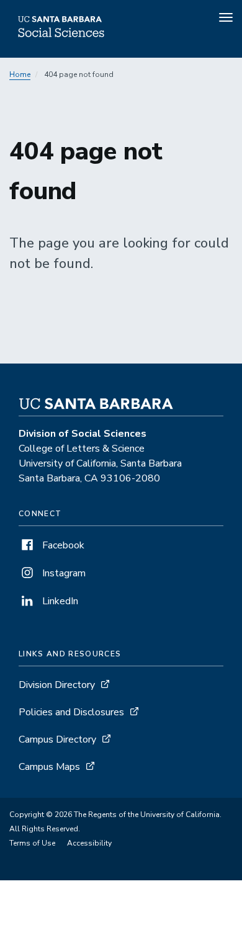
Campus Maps (49, 767)
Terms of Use (32, 843)
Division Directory (57, 685)
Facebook (62, 545)
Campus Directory (57, 739)
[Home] (61, 40)
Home (19, 74)
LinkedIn (59, 601)
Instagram (63, 573)
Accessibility (89, 843)
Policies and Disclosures (71, 712)
